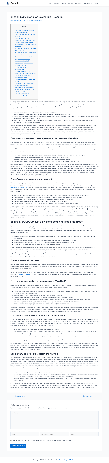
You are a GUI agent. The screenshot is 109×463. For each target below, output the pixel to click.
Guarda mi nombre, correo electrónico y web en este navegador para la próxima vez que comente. (43, 440)
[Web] (84, 434)
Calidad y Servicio (67, 3)
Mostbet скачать (20, 92)
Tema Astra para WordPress (67, 460)
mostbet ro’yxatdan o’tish (25, 274)
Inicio (49, 3)
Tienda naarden (88, 3)
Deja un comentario (16, 20)
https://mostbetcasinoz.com (18, 187)
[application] (100, 3)
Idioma (97, 3)
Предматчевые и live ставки (24, 42)
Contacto (78, 3)
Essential (15, 3)
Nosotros (56, 3)
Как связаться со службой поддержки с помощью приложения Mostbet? (23, 59)
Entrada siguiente (89, 396)
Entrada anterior (19, 396)
